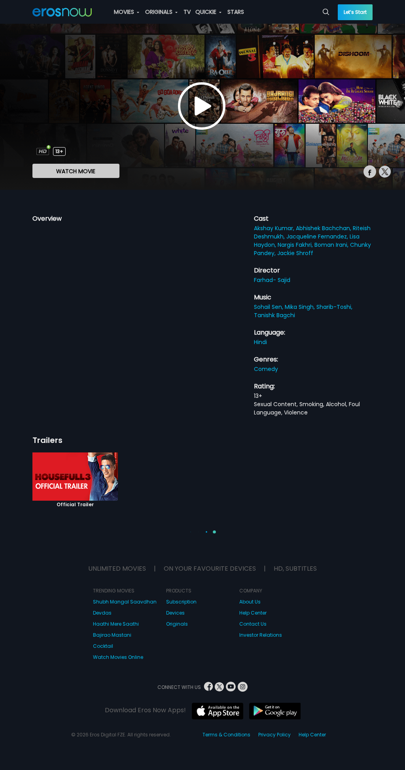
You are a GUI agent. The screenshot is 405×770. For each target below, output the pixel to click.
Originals (177, 624)
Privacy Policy (274, 734)
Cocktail (103, 646)
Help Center (253, 612)
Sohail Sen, (269, 307)
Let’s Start (355, 12)
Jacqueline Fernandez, (318, 236)
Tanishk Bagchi (274, 315)
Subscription (181, 601)
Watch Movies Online (118, 657)
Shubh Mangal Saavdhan (125, 601)
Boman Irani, (332, 245)
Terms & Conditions (226, 734)
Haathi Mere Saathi (116, 624)
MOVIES (125, 12)
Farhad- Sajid (272, 280)
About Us (250, 601)
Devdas (102, 612)
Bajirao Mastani (112, 635)
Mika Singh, (300, 307)
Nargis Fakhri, (296, 245)
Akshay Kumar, (275, 228)
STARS (235, 12)
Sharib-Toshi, (334, 307)
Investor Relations (260, 635)
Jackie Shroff (295, 253)
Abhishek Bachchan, (324, 228)
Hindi (260, 342)
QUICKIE (206, 12)
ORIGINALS (159, 12)
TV (187, 12)
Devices (175, 612)
